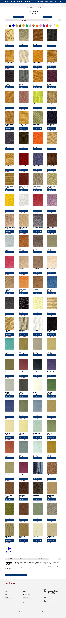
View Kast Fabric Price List (20, 574)
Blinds (8, 4)
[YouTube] (11, 583)
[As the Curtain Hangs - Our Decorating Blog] (14, 583)
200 (22, 20)
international (7, 599)
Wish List (46, 1)
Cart (60, 1)
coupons (24, 588)
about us (6, 591)
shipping (6, 597)
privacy (6, 602)
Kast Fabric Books (47, 16)
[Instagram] (7, 583)
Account (51, 1)
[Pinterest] (9, 583)
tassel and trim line (35, 563)
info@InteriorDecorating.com (53, 596)
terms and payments (8, 588)
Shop (42, 1)
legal (24, 602)
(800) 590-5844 (50, 600)
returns (24, 585)
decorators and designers (28, 599)
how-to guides (25, 597)
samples (24, 591)
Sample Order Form (9, 574)
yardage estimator (26, 594)
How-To (56, 1)
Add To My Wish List (8, 47)
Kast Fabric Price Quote (18, 16)
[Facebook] (5, 583)
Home (38, 1)
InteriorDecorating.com (16, 1)
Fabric (6, 4)
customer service (8, 585)
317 (24, 20)
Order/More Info (8, 46)
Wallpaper (29, 4)
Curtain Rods (12, 4)
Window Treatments (18, 4)
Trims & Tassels (24, 4)
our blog (6, 594)
